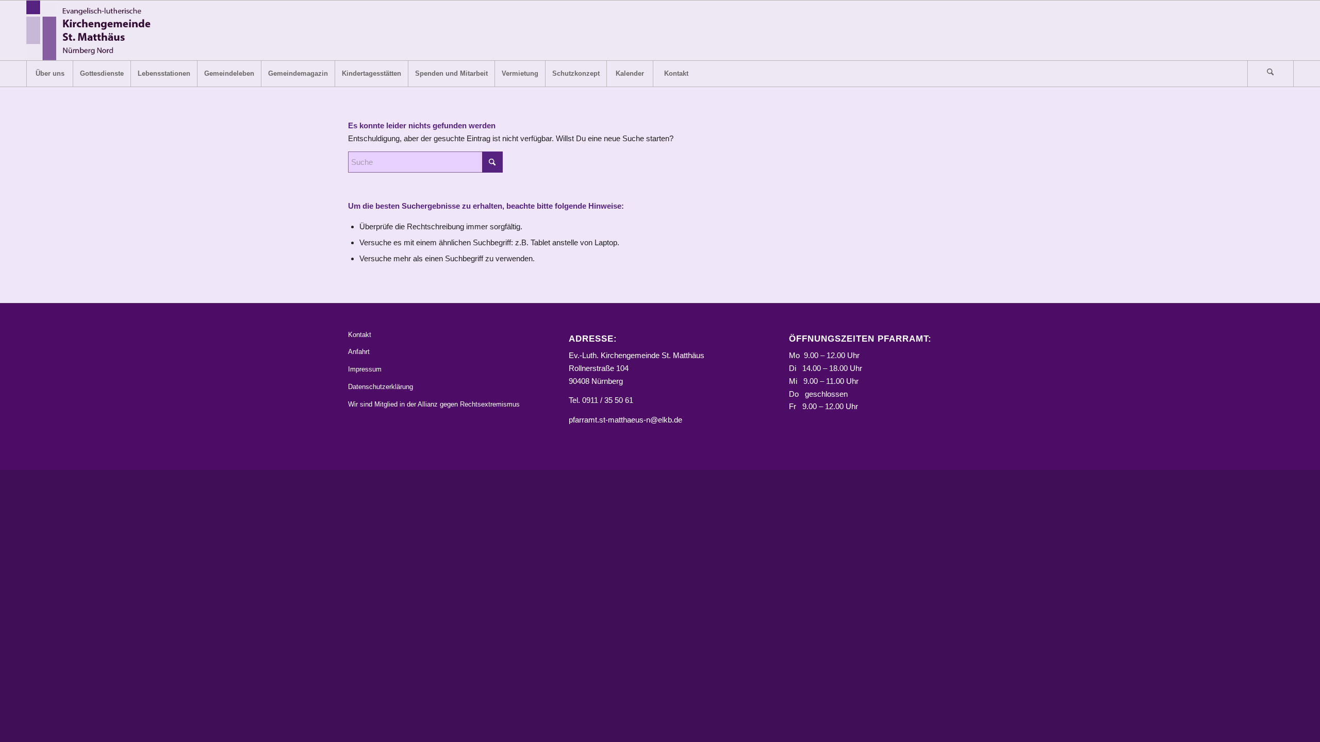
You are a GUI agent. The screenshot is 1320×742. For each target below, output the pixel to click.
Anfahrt (359, 352)
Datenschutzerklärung (380, 387)
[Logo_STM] (91, 30)
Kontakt (359, 335)
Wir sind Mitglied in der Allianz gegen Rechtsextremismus (434, 404)
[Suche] (1270, 74)
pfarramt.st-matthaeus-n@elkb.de (625, 419)
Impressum (365, 369)
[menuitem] (49, 74)
